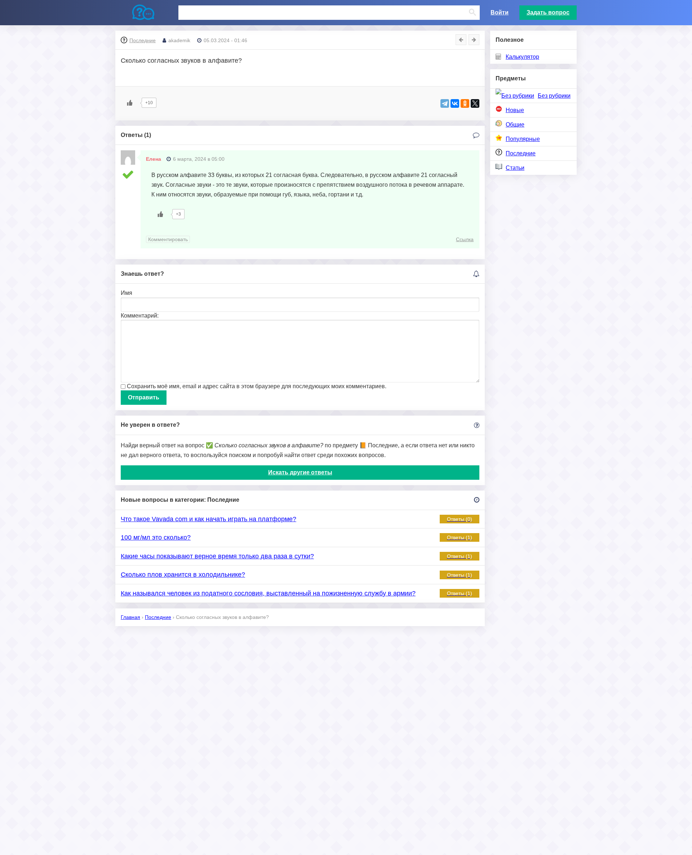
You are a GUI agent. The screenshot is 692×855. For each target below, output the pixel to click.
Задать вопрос (548, 12)
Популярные (523, 139)
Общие (515, 124)
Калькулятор (522, 57)
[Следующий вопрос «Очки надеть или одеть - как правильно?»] (474, 39)
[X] (475, 103)
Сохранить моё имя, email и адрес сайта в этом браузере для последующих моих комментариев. (256, 386)
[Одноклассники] (465, 103)
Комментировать (168, 239)
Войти (500, 12)
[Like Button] (130, 103)
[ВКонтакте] (455, 103)
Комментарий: (140, 316)
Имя (126, 293)
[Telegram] (444, 103)
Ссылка (465, 239)
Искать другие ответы (300, 472)
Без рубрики (554, 96)
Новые (515, 110)
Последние (521, 153)
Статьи (515, 168)
